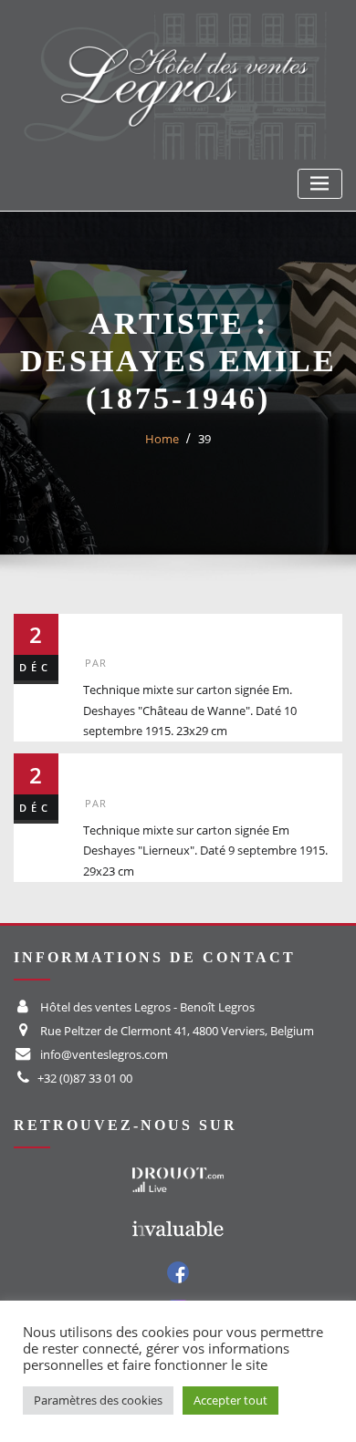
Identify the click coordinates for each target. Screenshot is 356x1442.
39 (204, 439)
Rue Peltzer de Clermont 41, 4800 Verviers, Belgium (177, 1030)
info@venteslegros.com (104, 1054)
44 (97, 768)
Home (162, 439)
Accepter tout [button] (230, 1400)
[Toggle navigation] (320, 184)
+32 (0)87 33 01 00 (84, 1078)
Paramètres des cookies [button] (98, 1400)
